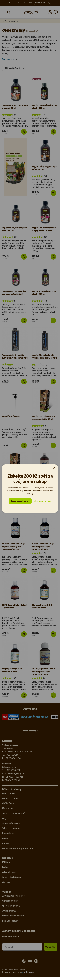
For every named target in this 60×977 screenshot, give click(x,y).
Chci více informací (42, 501)
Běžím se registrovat (20, 501)
